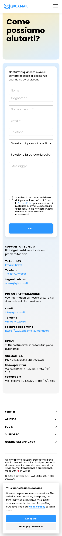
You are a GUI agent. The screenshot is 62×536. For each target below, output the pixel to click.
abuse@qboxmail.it (17, 283)
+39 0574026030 (15, 274)
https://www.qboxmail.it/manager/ (27, 331)
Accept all (31, 518)
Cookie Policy (37, 506)
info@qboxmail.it (15, 312)
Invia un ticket (13, 265)
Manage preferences (31, 526)
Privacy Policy (25, 203)
